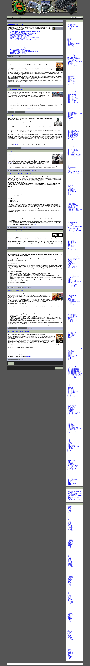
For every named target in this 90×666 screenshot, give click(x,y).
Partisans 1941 (70, 323)
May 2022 (69, 559)
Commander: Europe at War (72, 148)
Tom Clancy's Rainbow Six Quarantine (74, 413)
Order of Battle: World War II (72, 316)
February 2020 (70, 586)
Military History (70, 287)
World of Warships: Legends (72, 479)
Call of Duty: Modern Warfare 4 (73, 104)
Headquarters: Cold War (71, 241)
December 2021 (70, 563)
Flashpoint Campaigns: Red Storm (73, 210)
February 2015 (70, 650)
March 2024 (69, 537)
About (19, 17)
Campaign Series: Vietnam (72, 114)
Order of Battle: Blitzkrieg (72, 304)
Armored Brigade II (71, 46)
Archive (14, 17)
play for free (36, 233)
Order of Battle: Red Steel (72, 312)
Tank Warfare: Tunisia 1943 (72, 397)
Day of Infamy (70, 168)
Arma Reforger (70, 42)
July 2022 (69, 557)
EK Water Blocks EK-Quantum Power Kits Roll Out (18, 53)
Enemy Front (70, 184)
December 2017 (70, 614)
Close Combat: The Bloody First (73, 122)
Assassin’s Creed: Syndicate (72, 57)
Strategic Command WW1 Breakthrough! (74, 370)
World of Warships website (17, 144)
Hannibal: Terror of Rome (72, 238)
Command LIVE (70, 139)
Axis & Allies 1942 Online (72, 60)
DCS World (69, 170)
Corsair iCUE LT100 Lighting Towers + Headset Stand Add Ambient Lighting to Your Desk (24, 37)
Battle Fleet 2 (70, 64)
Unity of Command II (71, 434)
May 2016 (69, 634)
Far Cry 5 (69, 196)
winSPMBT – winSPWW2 (72, 468)
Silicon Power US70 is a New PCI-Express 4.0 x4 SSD (19, 49)
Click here (9, 354)
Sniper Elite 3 (70, 352)
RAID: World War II (71, 333)
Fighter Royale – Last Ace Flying (73, 206)
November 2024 (70, 528)
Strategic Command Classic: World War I (74, 368)
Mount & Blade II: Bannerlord (72, 294)
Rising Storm (70, 338)
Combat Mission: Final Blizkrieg (73, 133)
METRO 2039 (70, 282)
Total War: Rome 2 (71, 426)
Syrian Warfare (70, 393)
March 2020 (69, 585)
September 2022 (70, 555)
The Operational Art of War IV (72, 405)
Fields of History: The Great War (73, 205)
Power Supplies (70, 330)
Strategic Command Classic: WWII (73, 369)
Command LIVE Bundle (28, 108)
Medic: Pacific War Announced (13, 251)
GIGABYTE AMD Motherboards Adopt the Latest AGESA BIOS (20, 35)
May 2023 (69, 547)
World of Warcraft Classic (72, 476)
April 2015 (69, 648)
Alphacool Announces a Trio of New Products (17, 52)
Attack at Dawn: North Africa (72, 59)
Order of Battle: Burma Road (72, 305)
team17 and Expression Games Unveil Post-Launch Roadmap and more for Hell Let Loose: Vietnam (75, 491)
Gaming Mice (70, 225)
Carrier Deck (70, 115)
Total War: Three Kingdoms (72, 429)
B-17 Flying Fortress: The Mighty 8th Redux (75, 61)
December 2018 (70, 601)
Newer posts (58, 367)
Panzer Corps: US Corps (72, 321)
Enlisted (69, 186)
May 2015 (69, 647)
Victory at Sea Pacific (71, 441)
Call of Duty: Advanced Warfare (73, 92)
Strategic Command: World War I (73, 376)
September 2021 (70, 566)
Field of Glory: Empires (71, 203)
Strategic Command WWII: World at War (74, 374)
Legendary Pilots (70, 269)
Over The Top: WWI (71, 317)
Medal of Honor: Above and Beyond (73, 276)
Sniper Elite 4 (70, 353)
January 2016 (70, 638)
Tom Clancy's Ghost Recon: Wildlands (74, 412)
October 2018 (70, 603)
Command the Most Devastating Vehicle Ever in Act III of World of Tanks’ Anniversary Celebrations (25, 59)
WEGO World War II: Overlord (72, 466)
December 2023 (70, 540)
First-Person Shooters (25, 170)
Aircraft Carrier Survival (71, 37)
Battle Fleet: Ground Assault (72, 65)
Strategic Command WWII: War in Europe (74, 372)
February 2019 (70, 599)
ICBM (68, 250)
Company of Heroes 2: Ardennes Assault (74, 154)
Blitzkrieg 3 (69, 82)
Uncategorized (70, 433)
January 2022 (70, 562)
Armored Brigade (70, 45)
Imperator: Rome (70, 262)
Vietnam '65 (69, 444)
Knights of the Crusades (71, 267)
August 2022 (70, 556)
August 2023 (70, 544)
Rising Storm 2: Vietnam (71, 339)
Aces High (69, 28)
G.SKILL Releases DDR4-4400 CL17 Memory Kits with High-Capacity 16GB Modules (24, 51)
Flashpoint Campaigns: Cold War (73, 208)
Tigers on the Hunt (71, 409)
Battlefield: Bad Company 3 (72, 78)
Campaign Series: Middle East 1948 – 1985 (75, 113)
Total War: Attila (70, 424)
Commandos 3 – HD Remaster (73, 150)
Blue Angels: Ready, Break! (72, 83)
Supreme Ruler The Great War (73, 391)
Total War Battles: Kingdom (72, 421)
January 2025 (70, 526)
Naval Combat (70, 297)
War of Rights (70, 447)
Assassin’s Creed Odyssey (72, 55)
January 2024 (70, 539)
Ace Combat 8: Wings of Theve (73, 27)
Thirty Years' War (70, 408)
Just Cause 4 (70, 265)
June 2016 (69, 633)
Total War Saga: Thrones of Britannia (74, 422)
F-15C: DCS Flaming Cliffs (72, 191)
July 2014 (69, 657)
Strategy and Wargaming (22, 328)
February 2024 (70, 538)
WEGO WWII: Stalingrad (72, 467)
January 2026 (70, 513)
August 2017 (70, 618)
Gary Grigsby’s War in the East (73, 228)
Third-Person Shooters (71, 407)
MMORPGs (10, 86)
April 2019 (69, 597)
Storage (69, 367)
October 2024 (70, 529)
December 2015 (70, 639)
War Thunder (70, 451)
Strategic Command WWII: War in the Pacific (75, 373)
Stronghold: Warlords (71, 385)
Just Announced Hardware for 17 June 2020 (15, 24)
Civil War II (69, 120)
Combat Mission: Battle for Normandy (74, 131)
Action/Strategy (12, 287)
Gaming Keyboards (71, 224)
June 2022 (69, 558)
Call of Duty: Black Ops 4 (72, 95)
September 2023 (70, 543)
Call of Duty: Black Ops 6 (72, 96)
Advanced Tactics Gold (71, 31)
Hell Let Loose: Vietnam (71, 245)
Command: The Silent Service (72, 147)
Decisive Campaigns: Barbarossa (73, 176)
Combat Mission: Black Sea (72, 132)
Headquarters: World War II (72, 242)
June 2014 (69, 658)
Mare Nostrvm (70, 274)
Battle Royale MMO (71, 67)
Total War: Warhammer (71, 430)
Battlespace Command (71, 81)
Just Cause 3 (70, 264)
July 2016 (69, 632)
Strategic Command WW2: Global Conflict (74, 371)
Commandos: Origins (71, 151)
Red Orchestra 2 (70, 336)
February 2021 (70, 574)
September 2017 (70, 617)
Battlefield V (69, 77)
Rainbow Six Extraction (71, 334)
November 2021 (70, 564)
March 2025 (69, 524)
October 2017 (70, 616)
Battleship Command (71, 80)
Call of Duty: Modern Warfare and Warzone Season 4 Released (19, 151)
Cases (69, 116)
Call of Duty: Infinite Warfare (72, 100)
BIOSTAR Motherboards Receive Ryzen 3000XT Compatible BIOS (21, 34)
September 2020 (70, 579)
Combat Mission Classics (72, 129)
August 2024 (70, 531)
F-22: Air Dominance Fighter (72, 192)
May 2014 (69, 659)
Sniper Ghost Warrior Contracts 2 (73, 358)
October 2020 (70, 578)
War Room (69, 449)
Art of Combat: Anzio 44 (71, 48)
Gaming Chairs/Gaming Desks (73, 222)
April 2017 (69, 622)
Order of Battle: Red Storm (72, 313)
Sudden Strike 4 (70, 386)
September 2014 (70, 655)
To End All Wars (70, 411)
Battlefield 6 (69, 74)
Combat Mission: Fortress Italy (73, 134)
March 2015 (69, 649)
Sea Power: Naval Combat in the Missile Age (75, 348)
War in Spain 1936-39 (71, 445)
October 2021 (70, 565)
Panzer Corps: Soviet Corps (72, 320)
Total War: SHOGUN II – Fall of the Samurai (75, 428)
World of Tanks (16, 86)
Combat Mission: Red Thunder (73, 135)
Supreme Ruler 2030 (71, 390)
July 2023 (69, 545)
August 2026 (70, 506)
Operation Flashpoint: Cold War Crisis (74, 301)
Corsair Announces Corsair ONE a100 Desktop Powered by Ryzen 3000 (21, 41)
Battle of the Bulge (71, 66)
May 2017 (69, 621)
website (35, 224)
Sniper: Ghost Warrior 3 (71, 359)
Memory (69, 278)
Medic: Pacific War (19, 287)
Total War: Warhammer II (72, 431)
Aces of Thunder (70, 29)
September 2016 (70, 630)
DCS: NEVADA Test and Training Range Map (75, 171)
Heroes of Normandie (71, 247)
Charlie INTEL (10, 162)
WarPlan (69, 461)
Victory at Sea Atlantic (71, 439)
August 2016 (70, 631)
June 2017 (69, 620)
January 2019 (70, 600)
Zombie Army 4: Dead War (72, 483)
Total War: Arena (70, 423)
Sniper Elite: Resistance (71, 356)
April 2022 (69, 560)
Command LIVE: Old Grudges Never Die (74, 140)
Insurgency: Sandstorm (71, 263)
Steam (26, 284)
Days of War (70, 169)
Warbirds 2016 (70, 452)
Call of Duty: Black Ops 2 (72, 93)
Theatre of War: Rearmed (72, 406)
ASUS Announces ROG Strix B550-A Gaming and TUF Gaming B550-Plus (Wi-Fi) (23, 36)
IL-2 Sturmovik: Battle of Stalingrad (73, 256)
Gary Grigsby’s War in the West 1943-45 (74, 230)
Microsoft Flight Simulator (72, 285)
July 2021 (69, 568)
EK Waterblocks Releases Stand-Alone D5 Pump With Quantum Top (21, 48)
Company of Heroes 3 (71, 158)
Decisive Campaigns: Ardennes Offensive (74, 175)
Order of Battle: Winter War (72, 315)
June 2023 (69, 546)
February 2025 (70, 525)
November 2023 (70, 541)
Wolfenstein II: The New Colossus (73, 469)
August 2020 (70, 580)
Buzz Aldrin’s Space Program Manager (74, 91)
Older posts (11, 363)
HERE (22, 83)
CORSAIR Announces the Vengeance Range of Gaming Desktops (20, 40)
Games (69, 220)
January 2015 (70, 651)
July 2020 (69, 581)
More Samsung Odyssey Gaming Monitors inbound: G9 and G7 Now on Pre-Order (23, 39)
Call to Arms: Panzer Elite (72, 112)
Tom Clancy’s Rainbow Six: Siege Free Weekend (16, 230)
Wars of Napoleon (70, 463)
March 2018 (69, 611)
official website (44, 83)
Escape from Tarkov (71, 188)
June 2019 (69, 595)
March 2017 (69, 623)
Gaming (69, 221)
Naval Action (70, 296)
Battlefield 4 (69, 73)
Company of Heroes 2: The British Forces (74, 155)
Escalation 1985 (70, 187)
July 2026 (69, 507)
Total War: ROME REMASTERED (73, 427)
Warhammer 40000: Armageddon (73, 459)
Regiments (69, 337)
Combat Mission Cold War (72, 130)
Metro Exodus (70, 283)
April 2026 (69, 510)
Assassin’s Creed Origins (72, 56)
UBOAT (69, 432)
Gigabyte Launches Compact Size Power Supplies (18, 47)
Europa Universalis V (71, 190)
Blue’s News (12, 154)
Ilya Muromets (70, 261)
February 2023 (70, 550)
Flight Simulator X (70, 214)
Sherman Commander (71, 350)
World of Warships (70, 478)
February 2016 (70, 637)
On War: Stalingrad (71, 300)
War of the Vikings (70, 448)
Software (69, 360)
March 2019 (69, 598)
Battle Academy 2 (70, 63)
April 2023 (69, 548)
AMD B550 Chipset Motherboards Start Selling (17, 32)
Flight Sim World (70, 212)
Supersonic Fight (70, 388)
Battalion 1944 (70, 62)
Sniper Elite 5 (70, 354)
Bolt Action (69, 84)
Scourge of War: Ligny (71, 342)
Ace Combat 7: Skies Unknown (73, 26)
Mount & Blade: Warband (72, 295)
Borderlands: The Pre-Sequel (72, 85)
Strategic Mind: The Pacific (72, 377)
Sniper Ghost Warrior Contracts (73, 357)
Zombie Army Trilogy (71, 484)
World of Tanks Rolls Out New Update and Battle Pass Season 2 (19, 331)
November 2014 (70, 653)
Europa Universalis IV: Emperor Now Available (16, 290)
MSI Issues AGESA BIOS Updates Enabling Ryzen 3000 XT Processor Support (23, 33)
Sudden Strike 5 (70, 387)
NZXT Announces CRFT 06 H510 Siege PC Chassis (18, 38)
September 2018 (70, 604)
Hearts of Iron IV (70, 243)
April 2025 (69, 523)
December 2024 (70, 527)
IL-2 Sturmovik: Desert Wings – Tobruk (74, 258)
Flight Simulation (70, 213)
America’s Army (70, 38)
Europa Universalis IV (13, 328)
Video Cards (70, 443)
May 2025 (69, 522)
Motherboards (70, 293)
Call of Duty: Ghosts (71, 99)
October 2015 (70, 641)
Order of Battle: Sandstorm (72, 314)
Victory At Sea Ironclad (71, 440)
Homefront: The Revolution (72, 249)
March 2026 (69, 511)
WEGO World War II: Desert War (73, 465)
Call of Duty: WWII (70, 110)
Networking (69, 298)
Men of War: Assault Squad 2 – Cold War (74, 281)
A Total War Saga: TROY (72, 25)
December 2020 (70, 576)
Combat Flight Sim (71, 128)
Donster (15, 56)
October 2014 (70, 654)
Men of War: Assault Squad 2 (72, 280)
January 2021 (70, 575)
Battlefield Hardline (71, 76)
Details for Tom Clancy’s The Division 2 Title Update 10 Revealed (19, 173)
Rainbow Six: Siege (71, 335)
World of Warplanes (71, 477)
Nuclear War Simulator (71, 299)
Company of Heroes (71, 152)
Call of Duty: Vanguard (71, 109)
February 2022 (70, 561)
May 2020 (69, 583)
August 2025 (70, 519)
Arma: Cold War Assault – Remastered (74, 43)
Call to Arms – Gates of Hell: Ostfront (74, 111)
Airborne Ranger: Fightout (72, 36)
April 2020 (69, 584)
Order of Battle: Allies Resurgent (73, 303)
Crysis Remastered (71, 166)
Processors (69, 331)
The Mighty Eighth (70, 403)
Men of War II (70, 279)
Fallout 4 (69, 193)
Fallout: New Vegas (71, 195)
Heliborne (69, 244)
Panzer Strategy (70, 322)
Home (10, 17)
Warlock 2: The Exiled (71, 460)
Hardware (11, 56)
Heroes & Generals (71, 246)
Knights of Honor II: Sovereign (72, 266)
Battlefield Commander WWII (72, 75)
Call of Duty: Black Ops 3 (72, 94)
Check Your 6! (70, 118)
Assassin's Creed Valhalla (72, 49)
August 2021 (70, 567)
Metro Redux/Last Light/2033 (72, 284)
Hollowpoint (69, 248)
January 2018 (70, 613)
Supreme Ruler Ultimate (71, 392)
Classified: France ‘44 (71, 121)
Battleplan (69, 79)
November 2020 (70, 577)
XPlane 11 (69, 482)
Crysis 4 (69, 165)
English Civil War (70, 185)
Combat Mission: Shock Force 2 (73, 136)
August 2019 (70, 593)
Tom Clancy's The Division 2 (16, 227)
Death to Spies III (70, 172)
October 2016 (70, 629)
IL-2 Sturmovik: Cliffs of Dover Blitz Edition (74, 257)
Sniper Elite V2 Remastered (72, 355)
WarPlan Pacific (70, 462)
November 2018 (70, 602)
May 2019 (69, 596)
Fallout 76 (69, 194)
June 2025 (69, 521)
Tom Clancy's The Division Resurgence (74, 416)
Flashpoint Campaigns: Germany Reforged (75, 209)
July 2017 (69, 619)
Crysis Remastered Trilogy (72, 167)
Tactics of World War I (71, 396)
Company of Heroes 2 (71, 153)
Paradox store (28, 325)
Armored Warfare (70, 47)
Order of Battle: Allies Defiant (72, 302)
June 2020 (69, 582)
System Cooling (70, 394)
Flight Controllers (70, 211)
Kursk (68, 268)
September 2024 (70, 530)
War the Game (70, 450)
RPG (9, 227)
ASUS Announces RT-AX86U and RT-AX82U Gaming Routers (20, 50)
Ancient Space (70, 39)
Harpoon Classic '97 (71, 240)
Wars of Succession (71, 464)
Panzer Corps (70, 318)
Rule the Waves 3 (70, 341)
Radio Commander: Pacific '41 (73, 332)
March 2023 (69, 549)
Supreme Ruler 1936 (71, 389)
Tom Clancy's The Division (72, 414)
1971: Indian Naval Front (72, 24)
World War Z (70, 481)
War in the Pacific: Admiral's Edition (73, 446)
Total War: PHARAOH (71, 425)
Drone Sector (70, 183)
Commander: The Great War (72, 149)
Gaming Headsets (70, 223)
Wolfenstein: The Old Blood (72, 470)
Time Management (71, 410)
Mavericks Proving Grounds (72, 275)
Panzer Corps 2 (70, 319)
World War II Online (71, 480)
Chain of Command (71, 117)
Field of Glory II (70, 201)
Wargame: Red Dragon (71, 458)
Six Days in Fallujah (71, 351)
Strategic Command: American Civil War (74, 375)
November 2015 (70, 640)
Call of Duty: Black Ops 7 (72, 97)
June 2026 (69, 508)
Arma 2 (69, 40)
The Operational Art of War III (72, 404)
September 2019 (70, 592)
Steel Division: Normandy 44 (72, 366)
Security (69, 349)
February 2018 (70, 612)
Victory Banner (70, 442)
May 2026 (69, 509)
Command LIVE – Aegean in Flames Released (16, 89)
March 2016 (69, 636)
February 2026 (70, 512)
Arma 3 (69, 41)
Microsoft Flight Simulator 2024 (73, 286)
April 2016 (69, 635)
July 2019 (69, 594)
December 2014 (70, 652)
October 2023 (70, 542)
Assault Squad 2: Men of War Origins (74, 58)
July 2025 (69, 520)
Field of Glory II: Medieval (72, 202)
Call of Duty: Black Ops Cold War (73, 98)
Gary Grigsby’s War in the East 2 (73, 229)
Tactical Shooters (70, 395)
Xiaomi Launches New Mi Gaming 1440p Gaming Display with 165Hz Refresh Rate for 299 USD (25, 46)
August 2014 (70, 656)
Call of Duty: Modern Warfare (14, 170)
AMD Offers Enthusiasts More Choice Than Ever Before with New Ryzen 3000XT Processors (25, 31)
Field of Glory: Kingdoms (72, 204)
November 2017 (70, 615)
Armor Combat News (71, 44)
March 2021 (69, 573)
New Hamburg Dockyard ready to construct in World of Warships (19, 115)
